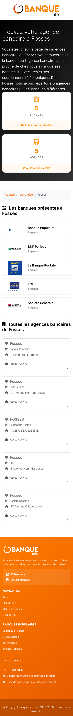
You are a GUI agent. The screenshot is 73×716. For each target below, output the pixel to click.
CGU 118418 (9, 614)
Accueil (10, 194)
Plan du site (9, 603)
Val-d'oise (26, 194)
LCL (5, 654)
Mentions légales (12, 609)
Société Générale (12, 648)
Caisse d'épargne (12, 660)
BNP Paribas (10, 642)
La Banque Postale (13, 630)
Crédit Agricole (11, 636)
